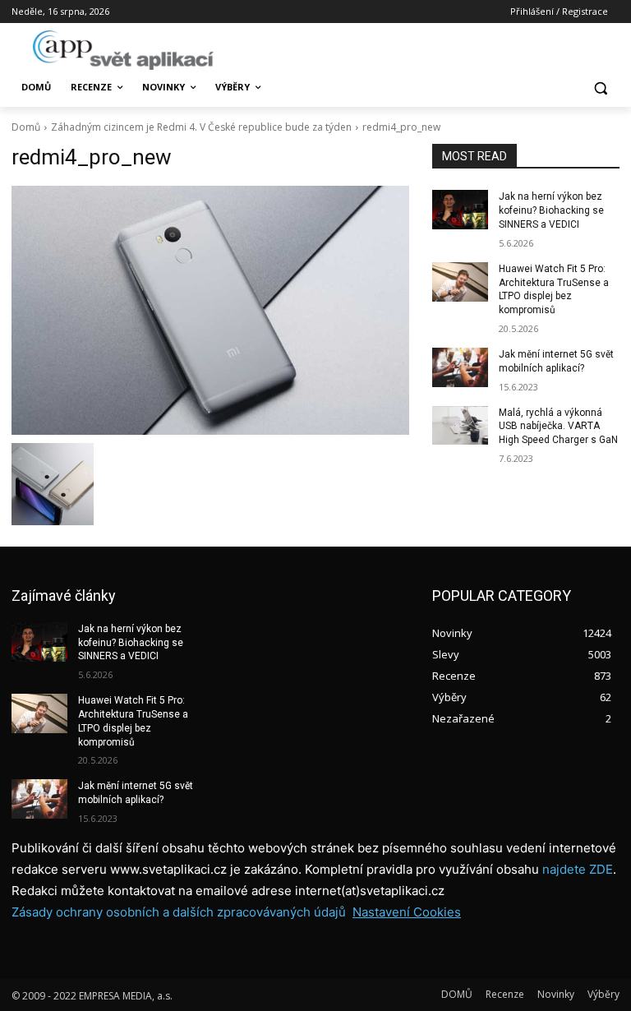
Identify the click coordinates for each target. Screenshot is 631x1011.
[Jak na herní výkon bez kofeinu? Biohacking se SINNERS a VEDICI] (460, 209)
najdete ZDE (577, 869)
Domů (26, 127)
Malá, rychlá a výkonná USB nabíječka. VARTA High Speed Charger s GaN (558, 426)
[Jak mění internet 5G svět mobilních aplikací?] (460, 367)
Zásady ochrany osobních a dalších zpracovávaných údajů (179, 912)
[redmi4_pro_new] (210, 310)
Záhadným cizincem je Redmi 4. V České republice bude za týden (201, 127)
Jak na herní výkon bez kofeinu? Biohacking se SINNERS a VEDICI (551, 210)
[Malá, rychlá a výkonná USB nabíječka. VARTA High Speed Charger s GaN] (460, 425)
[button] (600, 87)
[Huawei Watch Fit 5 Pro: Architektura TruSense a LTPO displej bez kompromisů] (460, 282)
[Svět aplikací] (123, 50)
